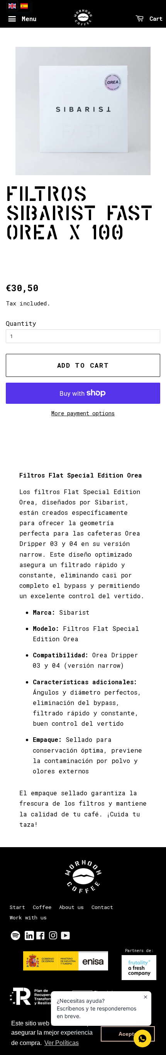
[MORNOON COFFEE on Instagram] (53, 937)
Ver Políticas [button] (61, 1043)
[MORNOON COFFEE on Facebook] (40, 937)
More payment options (83, 413)
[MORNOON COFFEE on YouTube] (65, 937)
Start (17, 907)
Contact (102, 907)
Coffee (42, 907)
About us (71, 907)
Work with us (28, 917)
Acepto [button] (128, 1034)
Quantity (21, 323)
